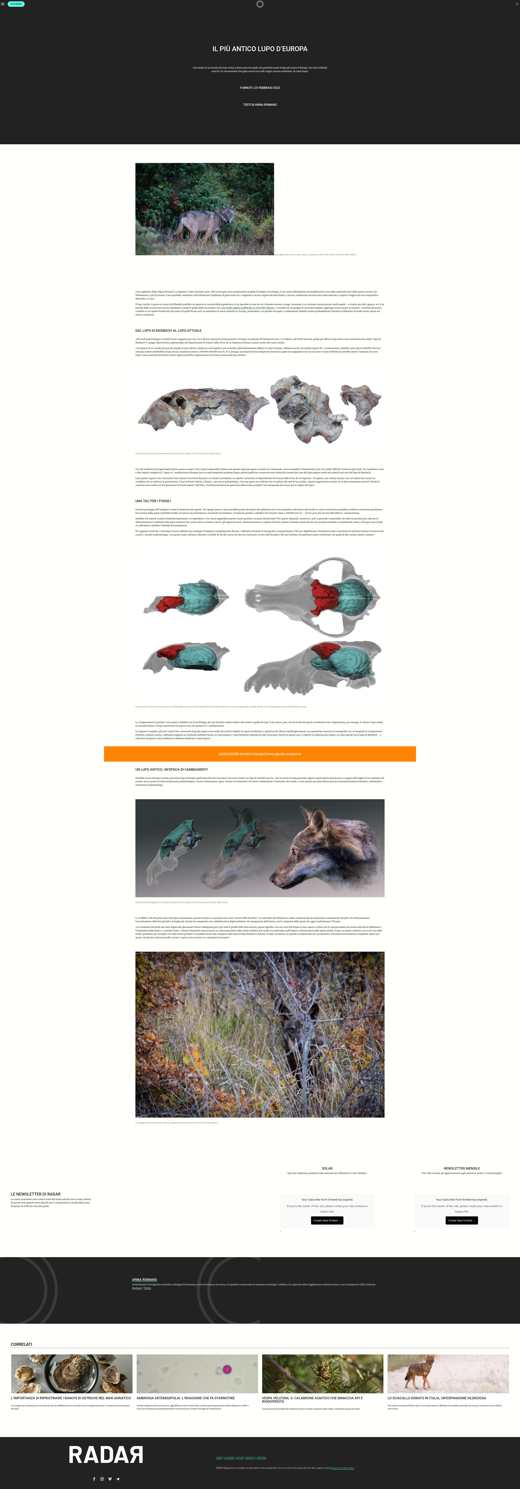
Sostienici (16, 4)
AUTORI (239, 1457)
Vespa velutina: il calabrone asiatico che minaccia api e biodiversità (107, 1399)
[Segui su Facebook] (94, 1479)
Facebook (137, 1288)
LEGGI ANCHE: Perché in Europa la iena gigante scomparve (260, 754)
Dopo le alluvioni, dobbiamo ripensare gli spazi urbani (357, 1398)
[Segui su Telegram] (117, 1479)
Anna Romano (266, 104)
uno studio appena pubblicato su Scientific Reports (247, 307)
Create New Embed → (327, 1220)
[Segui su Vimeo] (110, 1479)
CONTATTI (250, 1457)
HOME (219, 1457)
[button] (506, 1391)
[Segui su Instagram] (102, 1479)
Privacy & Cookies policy (342, 1468)
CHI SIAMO (229, 1457)
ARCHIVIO (261, 1457)
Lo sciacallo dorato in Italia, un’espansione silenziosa (232, 1398)
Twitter (147, 1288)
